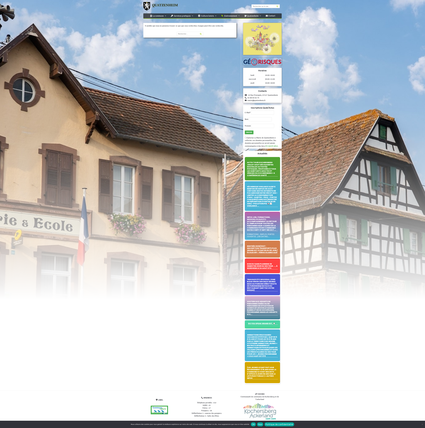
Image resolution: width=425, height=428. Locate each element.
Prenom (248, 126)
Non (260, 424)
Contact (271, 15)
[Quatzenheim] (162, 6)
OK (253, 424)
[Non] (422, 424)
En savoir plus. (271, 146)
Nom (246, 119)
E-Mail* (248, 113)
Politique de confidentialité (279, 424)
